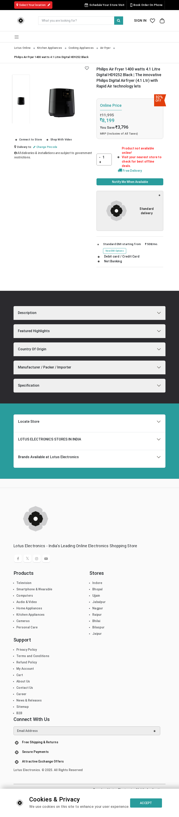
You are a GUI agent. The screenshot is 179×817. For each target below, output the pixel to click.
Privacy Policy (26, 649)
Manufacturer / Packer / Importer (44, 367)
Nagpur (97, 608)
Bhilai (96, 621)
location (32, 5)
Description (27, 313)
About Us (23, 681)
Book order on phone (147, 5)
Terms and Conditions (32, 656)
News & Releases (29, 700)
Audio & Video (26, 602)
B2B (19, 713)
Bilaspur (98, 627)
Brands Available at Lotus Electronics (48, 457)
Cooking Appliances (82, 47)
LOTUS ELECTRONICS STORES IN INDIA (49, 439)
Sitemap (22, 706)
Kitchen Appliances (50, 47)
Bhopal (97, 589)
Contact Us (24, 687)
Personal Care (27, 627)
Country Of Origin (32, 349)
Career (21, 694)
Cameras (23, 621)
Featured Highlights (34, 331)
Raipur (97, 614)
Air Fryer (105, 47)
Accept (146, 803)
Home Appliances (29, 608)
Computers (24, 595)
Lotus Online (22, 47)
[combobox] (80, 20)
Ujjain (96, 595)
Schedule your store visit (106, 5)
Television (24, 583)
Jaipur (97, 633)
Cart (19, 675)
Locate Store (28, 421)
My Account (25, 668)
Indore (97, 583)
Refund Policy (26, 662)
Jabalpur (99, 602)
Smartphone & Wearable (34, 589)
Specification (28, 385)
